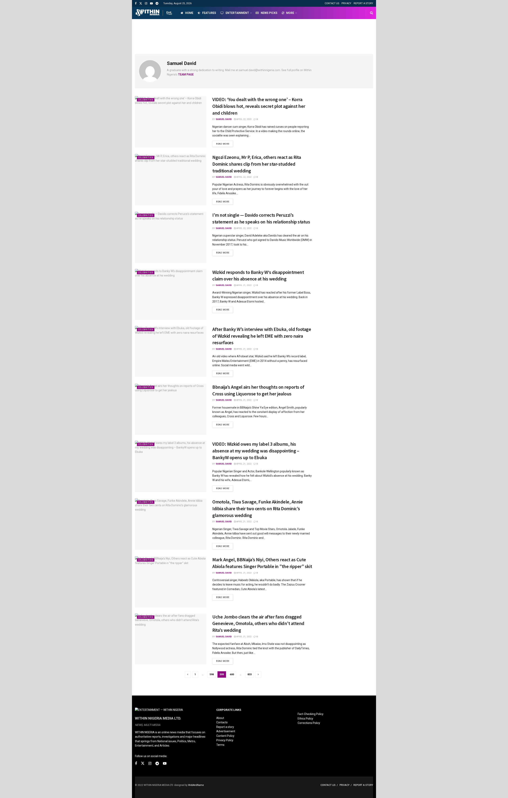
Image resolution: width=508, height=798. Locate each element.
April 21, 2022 (243, 285)
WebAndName (196, 785)
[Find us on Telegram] (157, 3)
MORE (290, 12)
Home (189, 12)
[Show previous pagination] (188, 674)
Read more (224, 143)
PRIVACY (346, 3)
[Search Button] (371, 13)
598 (212, 674)
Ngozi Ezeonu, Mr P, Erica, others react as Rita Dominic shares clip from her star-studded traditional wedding (256, 164)
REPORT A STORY (363, 3)
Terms (220, 744)
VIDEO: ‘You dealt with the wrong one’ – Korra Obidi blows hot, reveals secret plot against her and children (258, 106)
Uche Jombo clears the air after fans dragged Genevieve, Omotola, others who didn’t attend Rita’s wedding (258, 623)
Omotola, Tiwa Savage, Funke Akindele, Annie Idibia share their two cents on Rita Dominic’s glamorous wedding (257, 508)
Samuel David (224, 119)
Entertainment (237, 12)
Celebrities (145, 100)
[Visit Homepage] (154, 13)
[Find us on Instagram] (146, 3)
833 (249, 674)
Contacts (222, 722)
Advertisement (225, 731)
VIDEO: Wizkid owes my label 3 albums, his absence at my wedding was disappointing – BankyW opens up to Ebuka (255, 450)
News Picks (269, 12)
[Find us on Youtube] (151, 3)
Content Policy (225, 735)
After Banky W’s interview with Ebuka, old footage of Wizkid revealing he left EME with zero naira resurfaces (261, 336)
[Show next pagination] (258, 674)
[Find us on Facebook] (136, 3)
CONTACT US (332, 3)
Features (209, 12)
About (220, 718)
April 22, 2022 (243, 119)
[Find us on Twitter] (140, 3)
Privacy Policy (224, 740)
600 (232, 674)
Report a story (225, 726)
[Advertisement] (254, 34)
